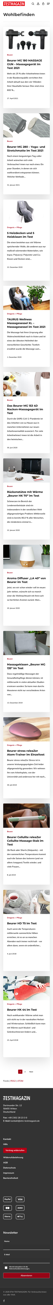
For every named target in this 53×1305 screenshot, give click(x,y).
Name (7, 1241)
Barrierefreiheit (10, 1178)
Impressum (8, 1173)
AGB (5, 1162)
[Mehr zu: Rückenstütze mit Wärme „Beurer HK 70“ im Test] (26, 497)
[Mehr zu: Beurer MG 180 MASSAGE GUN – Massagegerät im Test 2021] (26, 65)
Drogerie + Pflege (14, 227)
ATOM (20, 1081)
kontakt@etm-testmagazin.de (25, 1121)
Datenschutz (9, 1167)
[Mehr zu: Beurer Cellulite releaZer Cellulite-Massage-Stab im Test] (26, 842)
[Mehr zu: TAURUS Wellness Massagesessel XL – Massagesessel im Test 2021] (26, 324)
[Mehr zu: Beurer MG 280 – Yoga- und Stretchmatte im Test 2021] (26, 152)
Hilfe (5, 1144)
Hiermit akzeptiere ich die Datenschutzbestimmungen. (19, 1268)
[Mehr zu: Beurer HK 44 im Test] (26, 1011)
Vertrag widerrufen (15, 1150)
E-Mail (7, 1254)
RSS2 (13, 1081)
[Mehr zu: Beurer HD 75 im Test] (26, 924)
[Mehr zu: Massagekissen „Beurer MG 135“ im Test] (26, 669)
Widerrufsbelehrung (13, 1157)
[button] (48, 3)
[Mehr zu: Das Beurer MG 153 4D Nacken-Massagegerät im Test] (26, 412)
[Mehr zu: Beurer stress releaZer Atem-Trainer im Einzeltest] (26, 754)
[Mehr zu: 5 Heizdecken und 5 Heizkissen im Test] (26, 236)
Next (31, 1072)
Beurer (10, 55)
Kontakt (7, 1139)
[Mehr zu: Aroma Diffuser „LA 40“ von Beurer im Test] (26, 579)
